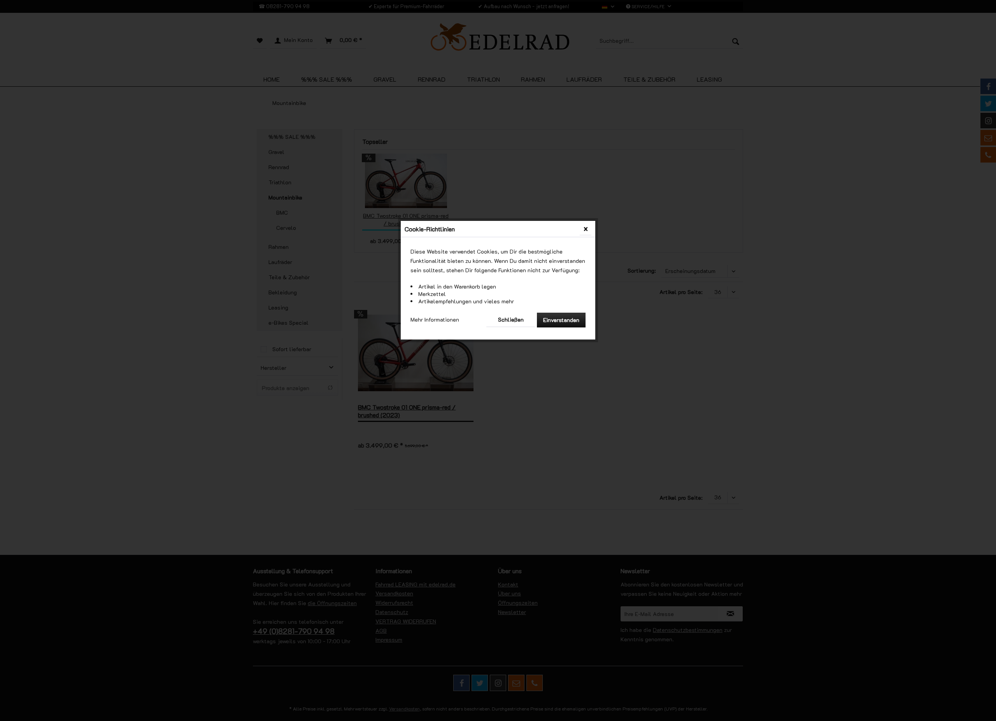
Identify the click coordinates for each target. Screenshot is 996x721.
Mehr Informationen (434, 319)
